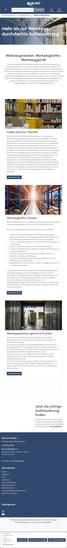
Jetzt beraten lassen (14, 293)
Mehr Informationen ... (7, 545)
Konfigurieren (22, 540)
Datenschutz (6, 480)
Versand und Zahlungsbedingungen (14, 490)
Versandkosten (46, 520)
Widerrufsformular (8, 488)
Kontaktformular (18, 461)
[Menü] (6, 9)
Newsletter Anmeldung (10, 493)
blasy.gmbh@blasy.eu (9, 449)
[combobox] (23, 10)
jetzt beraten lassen (14, 177)
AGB (3, 477)
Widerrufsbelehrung (8, 485)
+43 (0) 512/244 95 (55, 426)
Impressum (5, 474)
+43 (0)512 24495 (8, 445)
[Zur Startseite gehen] (33, 4)
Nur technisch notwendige (37, 540)
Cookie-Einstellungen (9, 482)
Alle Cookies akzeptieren (56, 540)
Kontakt (4, 471)
